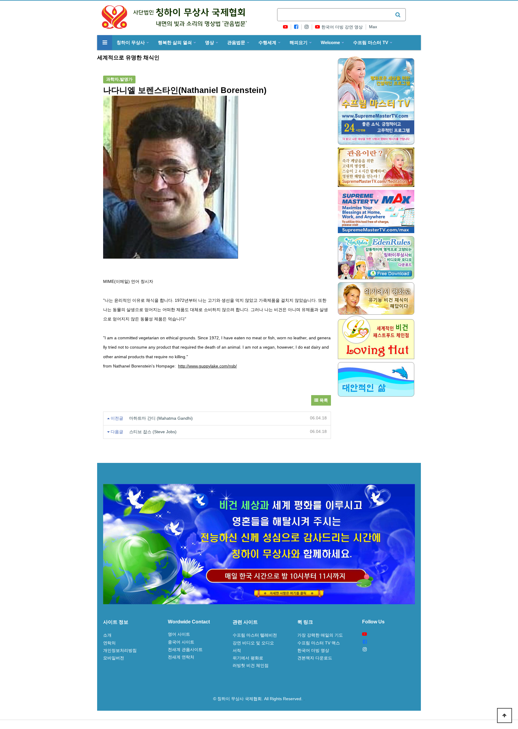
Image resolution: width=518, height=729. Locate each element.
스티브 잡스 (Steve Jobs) (153, 432)
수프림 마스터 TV (370, 42)
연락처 (109, 642)
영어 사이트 (179, 634)
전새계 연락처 (181, 657)
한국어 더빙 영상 (313, 650)
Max (373, 27)
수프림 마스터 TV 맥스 (318, 642)
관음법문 (236, 42)
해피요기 (299, 42)
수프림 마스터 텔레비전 (255, 635)
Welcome (330, 42)
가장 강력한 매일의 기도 (320, 635)
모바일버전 (113, 658)
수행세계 (267, 42)
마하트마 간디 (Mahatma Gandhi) (161, 418)
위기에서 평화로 (248, 658)
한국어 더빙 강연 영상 (342, 27)
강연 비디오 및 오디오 (253, 642)
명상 (209, 42)
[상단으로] (504, 715)
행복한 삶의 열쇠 (175, 42)
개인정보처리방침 (120, 650)
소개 (107, 635)
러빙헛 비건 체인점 (251, 665)
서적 (237, 650)
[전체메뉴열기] (104, 42)
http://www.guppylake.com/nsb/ (207, 366)
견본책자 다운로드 (314, 658)
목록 (323, 400)
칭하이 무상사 (131, 42)
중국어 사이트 (181, 642)
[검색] (397, 15)
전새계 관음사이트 (185, 649)
